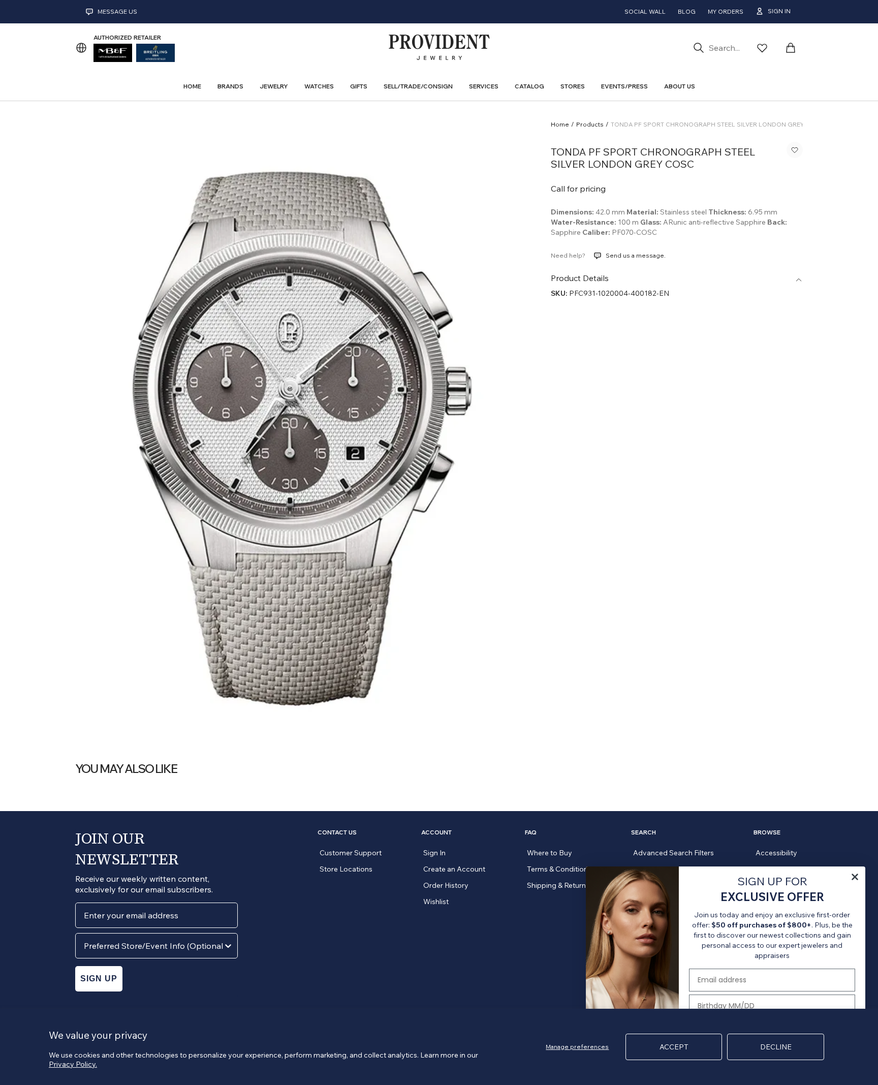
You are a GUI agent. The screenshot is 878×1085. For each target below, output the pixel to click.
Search (643, 832)
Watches (319, 86)
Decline (776, 1046)
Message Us (117, 11)
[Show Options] (228, 946)
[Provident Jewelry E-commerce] (439, 48)
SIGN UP (98, 978)
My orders (725, 11)
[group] (300, 422)
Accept (674, 1046)
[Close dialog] (855, 877)
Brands (230, 86)
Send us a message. (636, 255)
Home (560, 124)
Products (590, 124)
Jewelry (274, 86)
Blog (687, 11)
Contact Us (337, 832)
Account (436, 832)
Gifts (358, 86)
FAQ (531, 832)
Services (483, 86)
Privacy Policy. (73, 1064)
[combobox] (153, 946)
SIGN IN (779, 11)
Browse (767, 832)
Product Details (580, 278)
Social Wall (645, 11)
